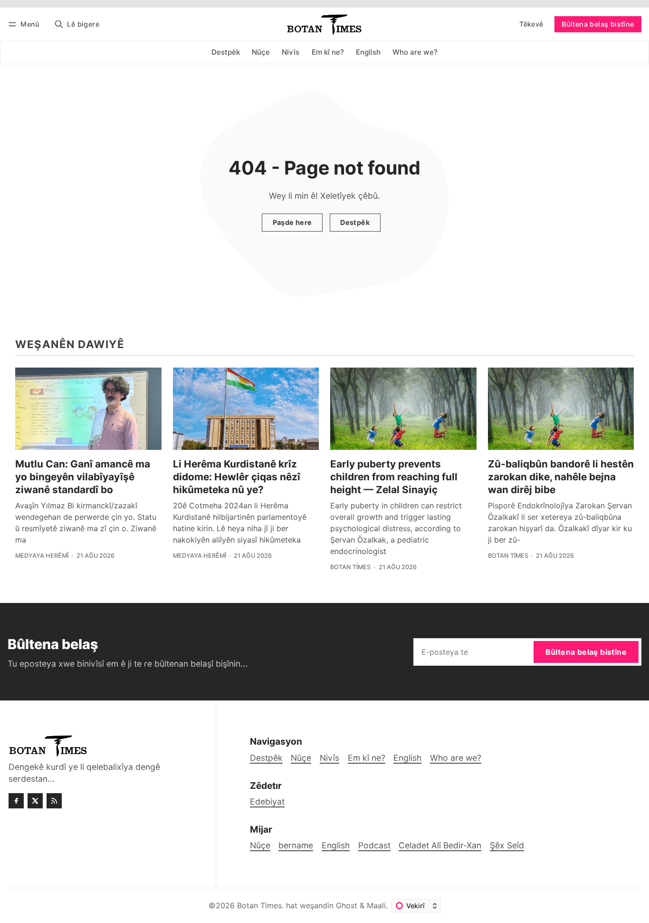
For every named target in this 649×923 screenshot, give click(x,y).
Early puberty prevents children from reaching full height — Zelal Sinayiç (394, 477)
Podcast (374, 845)
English (336, 845)
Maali (376, 905)
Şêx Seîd (507, 845)
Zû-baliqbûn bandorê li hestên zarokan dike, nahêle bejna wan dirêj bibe (561, 477)
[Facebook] (16, 800)
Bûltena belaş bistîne (598, 24)
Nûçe (260, 845)
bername (295, 845)
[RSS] (54, 800)
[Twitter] (35, 800)
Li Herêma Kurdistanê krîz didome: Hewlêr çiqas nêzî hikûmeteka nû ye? (236, 477)
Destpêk (355, 222)
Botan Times (350, 567)
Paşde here (292, 222)
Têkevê (531, 24)
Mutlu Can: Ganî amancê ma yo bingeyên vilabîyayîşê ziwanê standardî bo (82, 477)
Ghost (346, 905)
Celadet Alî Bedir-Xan (440, 845)
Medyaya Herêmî (41, 555)
